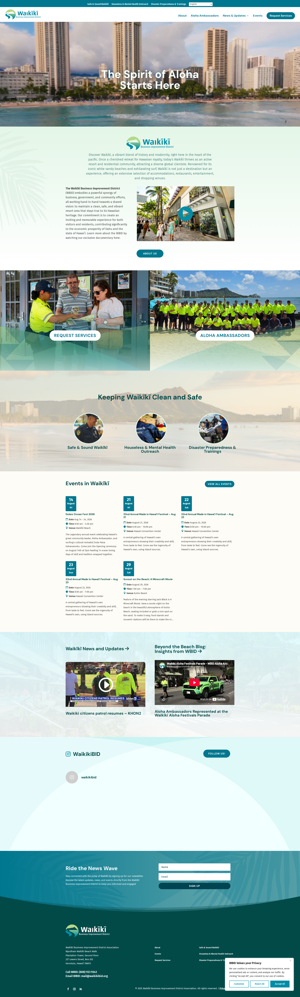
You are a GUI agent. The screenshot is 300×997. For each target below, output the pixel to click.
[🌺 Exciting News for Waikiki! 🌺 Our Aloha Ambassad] (171, 823)
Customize (239, 984)
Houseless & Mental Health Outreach (130, 4)
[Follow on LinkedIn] (80, 989)
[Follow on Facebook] (68, 989)
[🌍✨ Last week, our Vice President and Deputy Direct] (214, 798)
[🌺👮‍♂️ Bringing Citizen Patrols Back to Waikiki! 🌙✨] (86, 823)
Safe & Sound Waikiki (209, 947)
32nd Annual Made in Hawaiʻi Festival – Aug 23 (92, 581)
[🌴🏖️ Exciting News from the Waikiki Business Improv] (214, 823)
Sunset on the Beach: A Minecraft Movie (148, 579)
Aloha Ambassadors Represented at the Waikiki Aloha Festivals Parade (191, 713)
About (182, 16)
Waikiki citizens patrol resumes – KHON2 (103, 713)
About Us (150, 253)
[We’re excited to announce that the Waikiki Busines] (128, 798)
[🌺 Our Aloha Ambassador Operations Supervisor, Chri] (171, 798)
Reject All (259, 984)
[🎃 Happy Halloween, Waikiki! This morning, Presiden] (86, 798)
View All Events (220, 484)
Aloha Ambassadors (205, 16)
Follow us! (216, 753)
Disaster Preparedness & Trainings (168, 4)
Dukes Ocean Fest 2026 (80, 514)
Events (257, 16)
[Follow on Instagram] (74, 989)
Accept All (280, 984)
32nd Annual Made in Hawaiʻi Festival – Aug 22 (207, 516)
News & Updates (234, 16)
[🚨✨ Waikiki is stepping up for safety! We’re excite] (128, 823)
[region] (259, 974)
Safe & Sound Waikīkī (98, 4)
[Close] (290, 960)
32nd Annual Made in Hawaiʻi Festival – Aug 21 (149, 516)
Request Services (281, 15)
